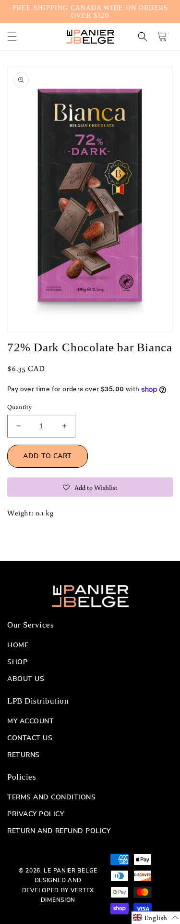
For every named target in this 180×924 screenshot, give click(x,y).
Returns (23, 755)
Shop (17, 662)
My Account (30, 721)
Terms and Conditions (51, 797)
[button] (12, 36)
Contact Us (29, 738)
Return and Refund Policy (58, 831)
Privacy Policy (35, 814)
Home (17, 645)
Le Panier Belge (70, 870)
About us (25, 679)
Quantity (19, 407)
